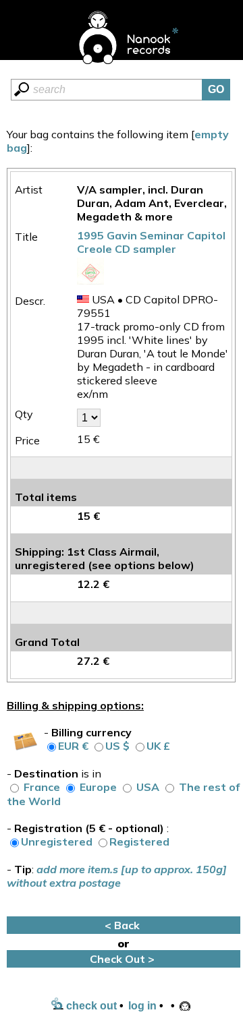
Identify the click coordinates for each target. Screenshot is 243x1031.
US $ (117, 746)
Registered (139, 841)
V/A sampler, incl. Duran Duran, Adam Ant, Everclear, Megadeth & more (152, 203)
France (42, 787)
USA (147, 787)
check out (90, 1005)
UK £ (158, 746)
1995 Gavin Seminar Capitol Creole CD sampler (151, 242)
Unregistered (56, 841)
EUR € (73, 746)
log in (142, 1005)
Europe (98, 787)
